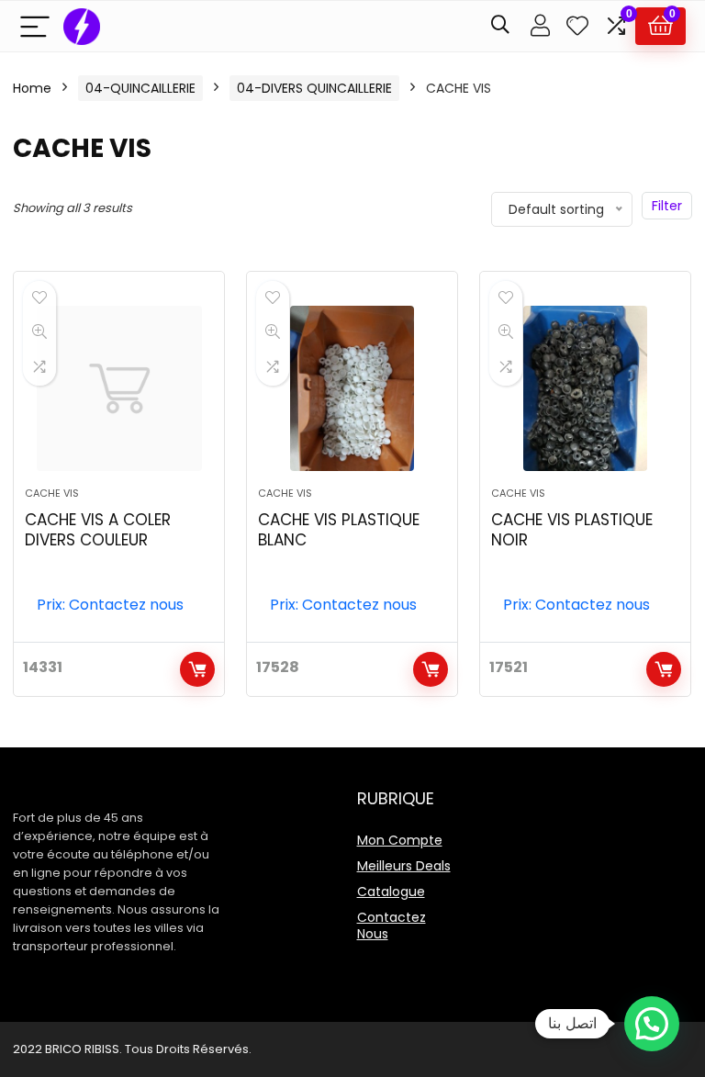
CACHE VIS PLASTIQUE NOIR (572, 530)
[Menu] (35, 26)
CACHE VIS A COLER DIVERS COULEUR (98, 530)
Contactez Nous (391, 925)
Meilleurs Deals (404, 866)
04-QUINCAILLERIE (140, 88)
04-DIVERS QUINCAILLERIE (314, 88)
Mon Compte (399, 840)
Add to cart (197, 669)
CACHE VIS (52, 493)
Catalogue (391, 891)
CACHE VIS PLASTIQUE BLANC (339, 530)
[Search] (500, 26)
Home (32, 88)
